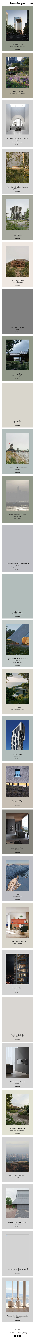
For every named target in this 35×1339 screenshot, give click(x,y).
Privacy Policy (22, 1333)
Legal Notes (11, 1333)
